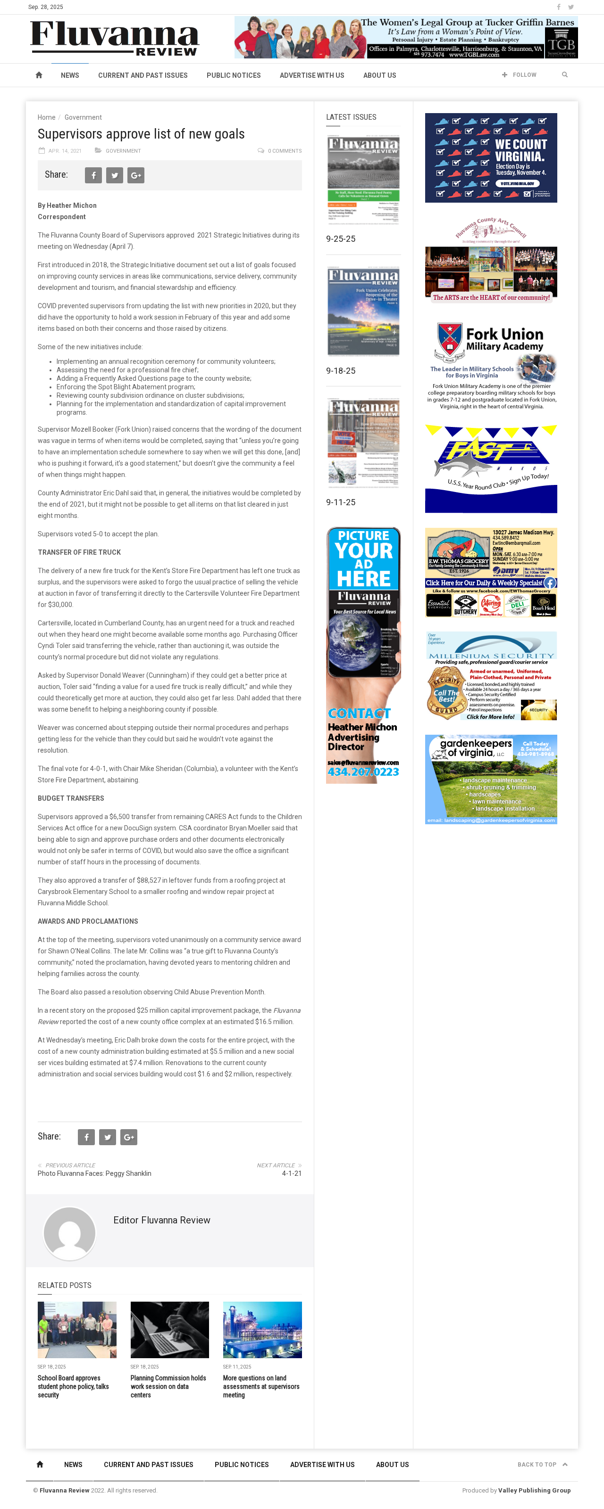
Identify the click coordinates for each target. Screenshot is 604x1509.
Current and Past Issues (143, 75)
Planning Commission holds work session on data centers (168, 1386)
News (70, 75)
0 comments (285, 151)
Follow (524, 75)
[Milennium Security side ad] (491, 675)
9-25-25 (340, 239)
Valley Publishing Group (534, 1490)
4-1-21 (292, 1173)
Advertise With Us (312, 75)
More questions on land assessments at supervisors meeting (261, 1386)
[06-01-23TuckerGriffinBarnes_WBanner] (406, 37)
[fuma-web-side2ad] (491, 365)
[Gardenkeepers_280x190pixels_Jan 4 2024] (491, 779)
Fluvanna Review (65, 1490)
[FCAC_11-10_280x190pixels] (491, 261)
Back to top (538, 1464)
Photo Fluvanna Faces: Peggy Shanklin (94, 1173)
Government (83, 117)
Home (47, 117)
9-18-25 (340, 371)
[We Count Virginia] (491, 157)
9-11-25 (340, 502)
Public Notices (234, 75)
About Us (379, 75)
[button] (565, 75)
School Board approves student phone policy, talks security (73, 1386)
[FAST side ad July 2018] (491, 468)
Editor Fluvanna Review (161, 1220)
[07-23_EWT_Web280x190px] (491, 572)
